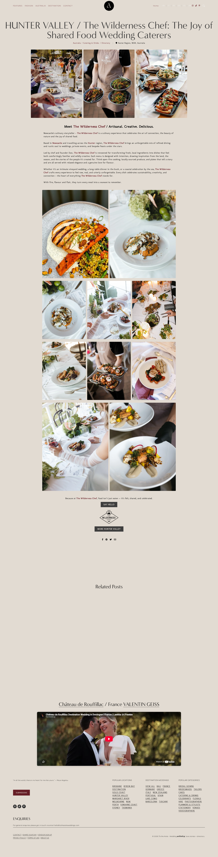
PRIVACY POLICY (19, 838)
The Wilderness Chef (89, 126)
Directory (106, 43)
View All (150, 786)
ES (184, 6)
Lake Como (151, 798)
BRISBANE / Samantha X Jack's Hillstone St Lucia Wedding (177, 673)
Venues (196, 808)
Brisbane (117, 786)
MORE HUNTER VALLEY (109, 529)
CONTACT (68, 5)
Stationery (185, 808)
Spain (160, 795)
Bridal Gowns (186, 786)
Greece (160, 789)
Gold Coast (118, 792)
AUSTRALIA (41, 5)
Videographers (187, 811)
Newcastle (57, 143)
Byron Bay (129, 786)
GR (190, 6)
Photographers (193, 802)
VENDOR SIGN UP (45, 834)
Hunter (91, 143)
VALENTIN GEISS (141, 704)
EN (164, 6)
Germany (150, 789)
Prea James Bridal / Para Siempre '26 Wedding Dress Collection (41, 673)
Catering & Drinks (91, 43)
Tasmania (127, 808)
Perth (115, 805)
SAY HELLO (109, 504)
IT (169, 6)
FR (174, 6)
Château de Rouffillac (81, 704)
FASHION (29, 5)
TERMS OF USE (33, 838)
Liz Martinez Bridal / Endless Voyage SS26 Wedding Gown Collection (109, 673)
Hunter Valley (120, 795)
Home (156, 5)
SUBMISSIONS (21, 792)
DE (179, 6)
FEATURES (17, 5)
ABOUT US (45, 838)
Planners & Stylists (189, 805)
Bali (159, 786)
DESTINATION (54, 5)
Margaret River (120, 798)
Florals (197, 798)
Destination (119, 789)
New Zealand (160, 792)
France (166, 786)
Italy (148, 792)
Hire (181, 802)
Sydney (116, 808)
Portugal (151, 795)
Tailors (198, 789)
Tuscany (163, 802)
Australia (77, 43)
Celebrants (185, 798)
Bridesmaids (185, 789)
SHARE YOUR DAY (30, 834)
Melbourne (118, 802)
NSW (128, 802)
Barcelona (151, 802)
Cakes (182, 792)
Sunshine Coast (128, 805)
